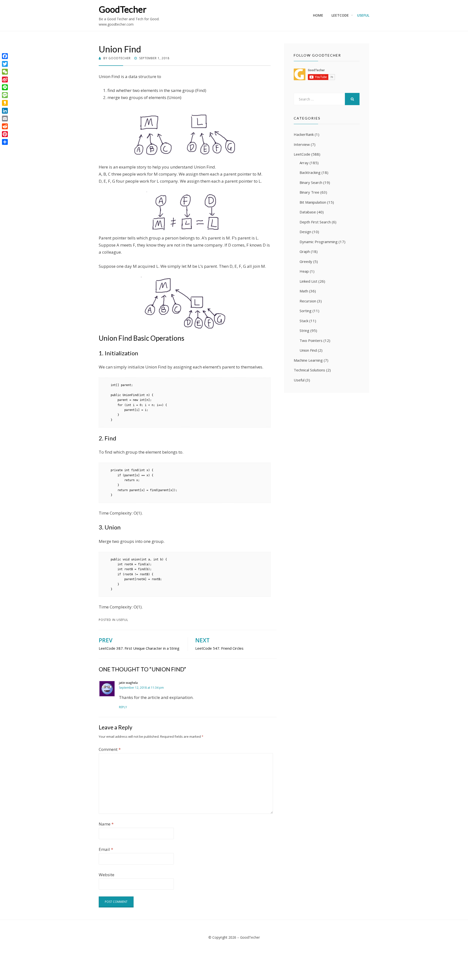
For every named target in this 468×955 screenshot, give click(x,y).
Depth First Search (315, 221)
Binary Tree (309, 192)
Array (304, 162)
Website (106, 874)
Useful (363, 15)
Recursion (308, 300)
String (304, 330)
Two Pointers (311, 340)
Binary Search (311, 182)
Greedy (306, 261)
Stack (304, 320)
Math (304, 290)
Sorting (306, 310)
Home (318, 15)
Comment (110, 749)
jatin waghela (128, 683)
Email (106, 849)
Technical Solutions (309, 370)
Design (305, 231)
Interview (302, 144)
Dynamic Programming (319, 241)
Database (308, 211)
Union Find (308, 350)
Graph (305, 251)
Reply (123, 707)
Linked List (308, 281)
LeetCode (340, 15)
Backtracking (310, 172)
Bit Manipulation (313, 202)
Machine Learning (308, 360)
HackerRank (304, 134)
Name (106, 824)
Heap (304, 271)
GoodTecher (122, 9)
